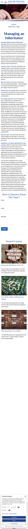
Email (2, 208)
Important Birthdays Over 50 (12, 265)
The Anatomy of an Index (11, 331)
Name (2, 200)
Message (3, 216)
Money (14, 528)
